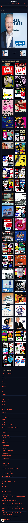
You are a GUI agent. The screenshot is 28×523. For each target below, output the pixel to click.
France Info (4, 389)
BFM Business (5, 420)
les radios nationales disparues (9, 481)
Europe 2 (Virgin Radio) (7, 409)
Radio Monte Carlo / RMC (7, 373)
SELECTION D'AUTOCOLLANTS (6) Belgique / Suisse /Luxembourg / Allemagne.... (13, 513)
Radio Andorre (5, 484)
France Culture (5, 432)
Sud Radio (4, 384)
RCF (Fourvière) (5, 443)
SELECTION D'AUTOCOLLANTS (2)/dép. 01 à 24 (12, 501)
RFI (3, 440)
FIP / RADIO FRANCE (6, 438)
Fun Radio (4, 402)
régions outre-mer (6, 463)
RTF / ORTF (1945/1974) (7, 473)
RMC (3, 376)
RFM (3, 407)
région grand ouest (6, 453)
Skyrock (4, 412)
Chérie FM (4, 396)
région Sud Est (5, 458)
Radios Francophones (6, 491)
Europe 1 (4, 379)
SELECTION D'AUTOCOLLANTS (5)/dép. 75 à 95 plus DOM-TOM (13, 509)
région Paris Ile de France (7, 450)
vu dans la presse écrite (7, 489)
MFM (3, 414)
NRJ (3, 391)
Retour (14, 53)
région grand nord (6, 445)
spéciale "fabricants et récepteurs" (9, 478)
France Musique (5, 430)
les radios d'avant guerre (7, 471)
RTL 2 (3, 404)
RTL (3, 381)
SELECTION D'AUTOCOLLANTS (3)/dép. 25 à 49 (12, 503)
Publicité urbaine (5, 486)
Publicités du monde (6, 494)
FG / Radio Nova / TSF (7, 425)
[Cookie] (3, 520)
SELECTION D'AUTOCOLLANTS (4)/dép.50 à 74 (12, 506)
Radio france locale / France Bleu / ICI (10, 427)
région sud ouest (6, 461)
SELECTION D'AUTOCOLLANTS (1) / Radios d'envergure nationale (13, 497)
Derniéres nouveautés (7, 519)
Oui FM (3, 422)
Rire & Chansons (5, 399)
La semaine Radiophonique (7, 476)
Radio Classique (5, 417)
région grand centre (6, 455)
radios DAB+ (4, 466)
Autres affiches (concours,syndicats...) (10, 468)
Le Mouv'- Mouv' (5, 435)
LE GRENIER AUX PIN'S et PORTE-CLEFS (10, 517)
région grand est (5, 448)
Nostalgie (4, 394)
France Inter (4, 386)
